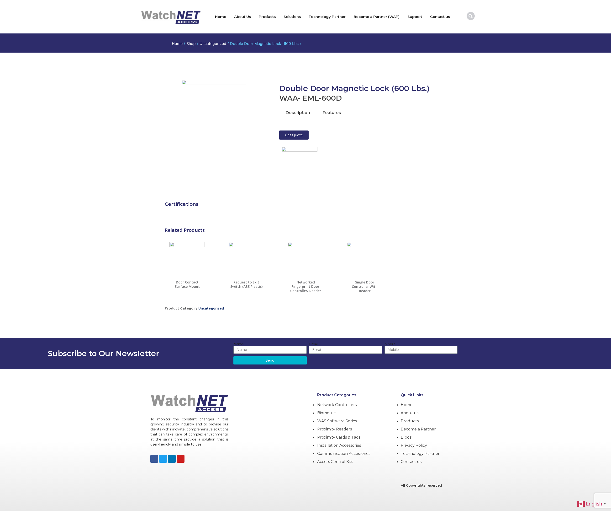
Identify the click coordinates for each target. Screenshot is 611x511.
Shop (191, 43)
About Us (242, 16)
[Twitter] (163, 459)
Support (414, 16)
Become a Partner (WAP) (376, 16)
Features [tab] (331, 112)
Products (267, 16)
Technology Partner (327, 16)
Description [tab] (297, 112)
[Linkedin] (172, 459)
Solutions (292, 16)
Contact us (440, 16)
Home (220, 16)
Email (313, 344)
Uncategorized (213, 43)
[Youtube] (180, 459)
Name (238, 344)
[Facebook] (154, 459)
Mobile (390, 344)
